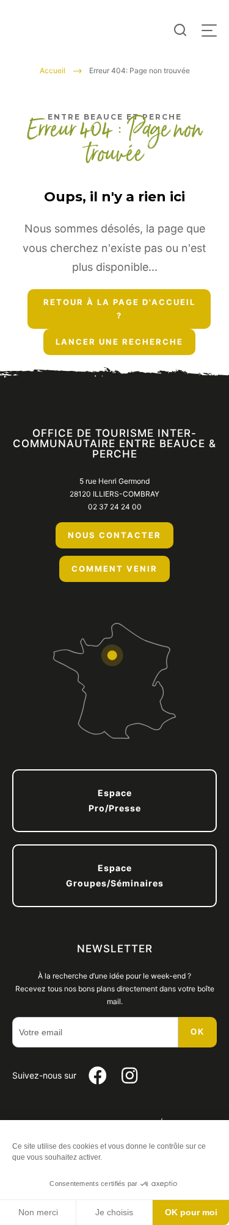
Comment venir (114, 568)
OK (198, 1031)
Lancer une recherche (119, 342)
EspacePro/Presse (115, 800)
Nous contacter (114, 535)
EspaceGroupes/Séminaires (115, 875)
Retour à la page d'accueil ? (119, 309)
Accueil (52, 70)
